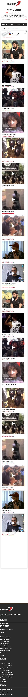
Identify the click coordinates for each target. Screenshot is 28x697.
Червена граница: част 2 (8, 211)
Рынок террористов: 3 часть (9, 358)
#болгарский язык (10, 61)
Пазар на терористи (7, 160)
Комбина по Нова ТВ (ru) (8, 310)
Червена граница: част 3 (8, 185)
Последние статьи (21, 24)
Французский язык (6, 648)
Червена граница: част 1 (8, 238)
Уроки (2, 655)
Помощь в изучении (6, 694)
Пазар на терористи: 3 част (8, 108)
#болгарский (4, 61)
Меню (5, 24)
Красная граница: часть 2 (8, 461)
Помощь (3, 653)
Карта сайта (4, 692)
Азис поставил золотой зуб (9, 533)
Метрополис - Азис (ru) (7, 334)
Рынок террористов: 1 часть (9, 409)
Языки (11, 24)
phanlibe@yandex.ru (15, 13)
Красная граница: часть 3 (8, 435)
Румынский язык (5, 650)
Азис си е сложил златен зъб (9, 283)
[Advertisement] (14, 552)
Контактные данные (6, 629)
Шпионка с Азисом (6, 510)
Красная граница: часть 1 (8, 487)
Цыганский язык (5, 639)
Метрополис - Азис (6, 85)
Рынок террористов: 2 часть (9, 384)
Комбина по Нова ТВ (7, 60)
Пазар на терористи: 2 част (8, 134)
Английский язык (5, 646)
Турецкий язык (5, 641)
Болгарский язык (5, 637)
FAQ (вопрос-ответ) (6, 690)
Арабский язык (4, 644)
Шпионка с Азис (6, 261)
